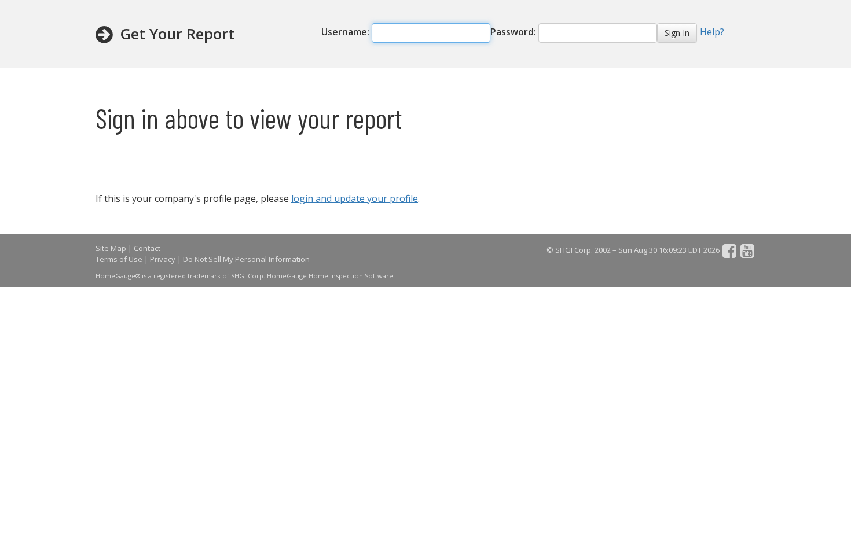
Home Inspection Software (351, 275)
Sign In (677, 32)
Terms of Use (119, 259)
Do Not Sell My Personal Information (246, 259)
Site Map (111, 248)
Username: (346, 31)
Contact (147, 248)
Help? (712, 31)
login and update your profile (354, 198)
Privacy (162, 259)
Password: (514, 31)
